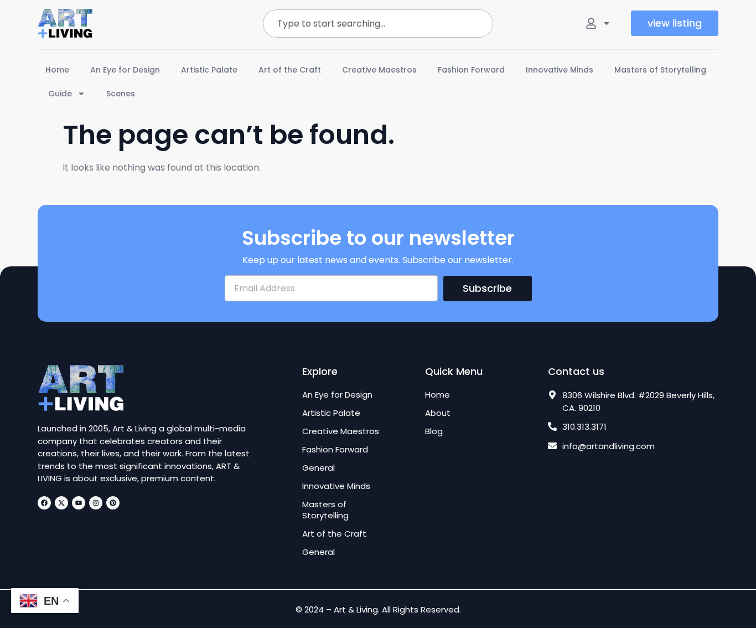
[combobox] (378, 23)
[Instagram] (95, 502)
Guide (60, 93)
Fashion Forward (471, 69)
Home (57, 69)
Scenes (120, 93)
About (438, 413)
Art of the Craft (289, 69)
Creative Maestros (379, 69)
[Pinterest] (113, 502)
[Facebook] (44, 502)
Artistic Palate (209, 69)
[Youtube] (78, 502)
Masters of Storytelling (660, 69)
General (318, 467)
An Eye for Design (125, 69)
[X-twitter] (61, 502)
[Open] (606, 23)
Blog (434, 431)
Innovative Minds (559, 69)
